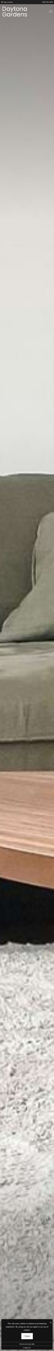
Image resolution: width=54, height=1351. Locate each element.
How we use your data (26, 1344)
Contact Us (27, 1348)
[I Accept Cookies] (51, 1322)
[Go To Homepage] (14, 11)
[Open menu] (50, 11)
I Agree (27, 1336)
